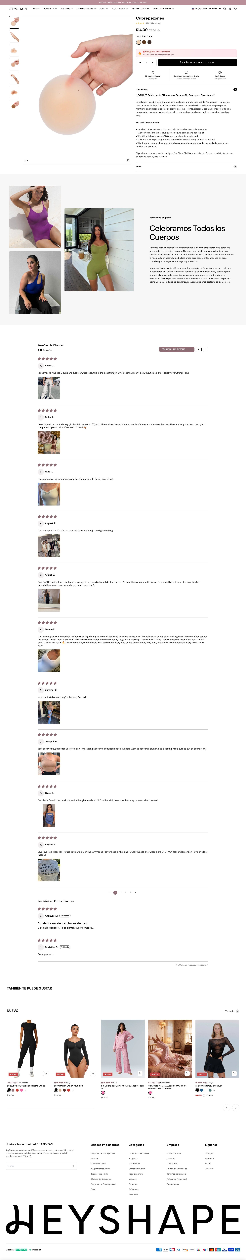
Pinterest (209, 1168)
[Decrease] (140, 62)
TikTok (208, 1163)
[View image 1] (14, 22)
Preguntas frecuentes (100, 1168)
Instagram (209, 1153)
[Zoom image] (128, 160)
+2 (25, 1090)
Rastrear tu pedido (99, 1174)
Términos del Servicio (176, 1174)
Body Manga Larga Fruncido (68, 1086)
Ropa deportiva (85, 9)
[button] (49, 388)
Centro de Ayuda (162, 9)
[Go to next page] (136, 893)
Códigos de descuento (101, 1179)
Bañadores (134, 1189)
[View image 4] (14, 64)
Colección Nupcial (137, 1168)
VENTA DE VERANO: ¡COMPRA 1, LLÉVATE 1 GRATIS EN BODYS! (123, 3)
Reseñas (94, 1158)
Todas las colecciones (139, 1153)
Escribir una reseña (173, 349)
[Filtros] (199, 349)
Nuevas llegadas (141, 9)
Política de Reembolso (177, 1168)
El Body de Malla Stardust (208, 1086)
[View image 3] (14, 50)
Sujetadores (118, 9)
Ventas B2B (172, 1163)
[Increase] (152, 62)
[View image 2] (14, 36)
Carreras (171, 1158)
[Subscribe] (73, 1166)
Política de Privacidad (177, 1179)
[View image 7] (14, 106)
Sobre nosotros (174, 1153)
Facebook (209, 1158)
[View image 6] (14, 92)
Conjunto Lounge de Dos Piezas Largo (26, 1086)
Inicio (36, 9)
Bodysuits (49, 9)
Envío (93, 1189)
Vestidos (65, 9)
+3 (214, 1090)
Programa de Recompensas (103, 1184)
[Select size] (45, 1073)
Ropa (102, 9)
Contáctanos (173, 1184)
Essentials (133, 1194)
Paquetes (133, 1184)
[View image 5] (14, 78)
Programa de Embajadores (103, 1153)
